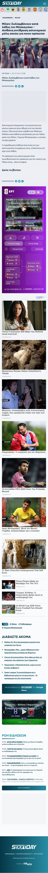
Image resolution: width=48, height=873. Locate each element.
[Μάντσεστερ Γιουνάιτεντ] (35, 9)
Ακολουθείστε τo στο (24, 689)
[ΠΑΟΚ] (19, 9)
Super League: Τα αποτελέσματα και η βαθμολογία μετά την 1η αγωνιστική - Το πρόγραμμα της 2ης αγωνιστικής (20, 675)
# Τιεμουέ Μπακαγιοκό (12, 628)
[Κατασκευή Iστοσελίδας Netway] (27, 864)
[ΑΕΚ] (13, 9)
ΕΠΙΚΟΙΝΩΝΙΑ (9, 854)
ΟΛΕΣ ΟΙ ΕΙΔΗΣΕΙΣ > (24, 788)
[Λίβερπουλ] (30, 9)
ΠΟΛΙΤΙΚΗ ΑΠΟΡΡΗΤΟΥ (24, 854)
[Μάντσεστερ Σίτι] (40, 9)
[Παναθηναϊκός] (8, 9)
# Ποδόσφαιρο (25, 624)
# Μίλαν (13, 624)
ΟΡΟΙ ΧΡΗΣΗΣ (38, 854)
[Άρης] (24, 9)
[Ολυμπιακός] (3, 9)
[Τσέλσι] (46, 9)
